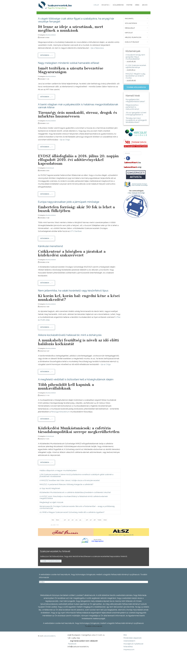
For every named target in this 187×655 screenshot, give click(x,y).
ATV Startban (76, 231)
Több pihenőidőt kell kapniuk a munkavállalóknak (66, 386)
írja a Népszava (97, 48)
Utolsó (105, 520)
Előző (57, 520)
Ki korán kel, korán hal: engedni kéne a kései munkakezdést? (79, 298)
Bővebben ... (45, 55)
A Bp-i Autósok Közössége (136, 193)
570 (65, 520)
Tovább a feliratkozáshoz (50, 561)
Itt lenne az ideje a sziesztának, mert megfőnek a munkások (70, 29)
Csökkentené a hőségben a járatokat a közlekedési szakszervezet (72, 253)
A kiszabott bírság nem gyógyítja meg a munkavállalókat (135, 57)
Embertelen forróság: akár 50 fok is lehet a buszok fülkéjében (76, 209)
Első (53, 520)
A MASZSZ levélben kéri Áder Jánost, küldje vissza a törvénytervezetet (70, 480)
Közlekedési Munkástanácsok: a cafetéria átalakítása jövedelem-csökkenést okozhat (75, 492)
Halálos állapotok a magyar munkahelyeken (58, 470)
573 (76, 520)
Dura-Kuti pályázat (132, 42)
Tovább (99, 520)
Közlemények (118, 5)
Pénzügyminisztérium (60, 412)
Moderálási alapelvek (132, 638)
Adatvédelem (129, 641)
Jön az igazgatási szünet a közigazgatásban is (136, 113)
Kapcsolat (129, 33)
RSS (125, 635)
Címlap (96, 5)
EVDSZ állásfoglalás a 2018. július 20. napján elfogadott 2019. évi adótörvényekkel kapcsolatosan (78, 160)
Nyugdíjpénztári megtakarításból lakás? (135, 100)
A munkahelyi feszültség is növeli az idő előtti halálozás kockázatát (78, 342)
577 (91, 520)
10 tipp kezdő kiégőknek (50, 488)
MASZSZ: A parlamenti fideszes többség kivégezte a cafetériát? (66, 484)
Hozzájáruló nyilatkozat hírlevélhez (133, 645)
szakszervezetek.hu (49, 636)
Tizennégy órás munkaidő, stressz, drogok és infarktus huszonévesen (77, 114)
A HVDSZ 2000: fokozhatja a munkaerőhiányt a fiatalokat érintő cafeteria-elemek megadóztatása (74, 497)
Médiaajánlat (130, 28)
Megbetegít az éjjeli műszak (51, 502)
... (61, 520)
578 (95, 520)
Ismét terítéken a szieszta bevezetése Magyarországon (70, 70)
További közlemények (136, 87)
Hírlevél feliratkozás (133, 37)
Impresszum (128, 649)
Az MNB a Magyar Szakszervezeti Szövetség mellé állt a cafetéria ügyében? (72, 512)
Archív (145, 5)
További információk (93, 626)
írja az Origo (65, 140)
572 (73, 520)
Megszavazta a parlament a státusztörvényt (132, 107)
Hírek (137, 5)
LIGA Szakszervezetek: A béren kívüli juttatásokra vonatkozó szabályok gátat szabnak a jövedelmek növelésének (76, 475)
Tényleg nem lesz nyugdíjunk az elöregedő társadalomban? (136, 120)
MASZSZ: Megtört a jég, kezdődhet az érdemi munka (136, 76)
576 (87, 520)
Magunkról (129, 18)
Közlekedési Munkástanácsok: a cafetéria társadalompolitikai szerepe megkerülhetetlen (79, 430)
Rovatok (105, 5)
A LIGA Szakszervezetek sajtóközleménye (136, 66)
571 (69, 520)
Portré (129, 5)
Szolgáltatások (131, 23)
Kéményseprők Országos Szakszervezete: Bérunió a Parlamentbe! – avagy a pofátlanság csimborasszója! (77, 507)
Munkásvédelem (51, 35)
